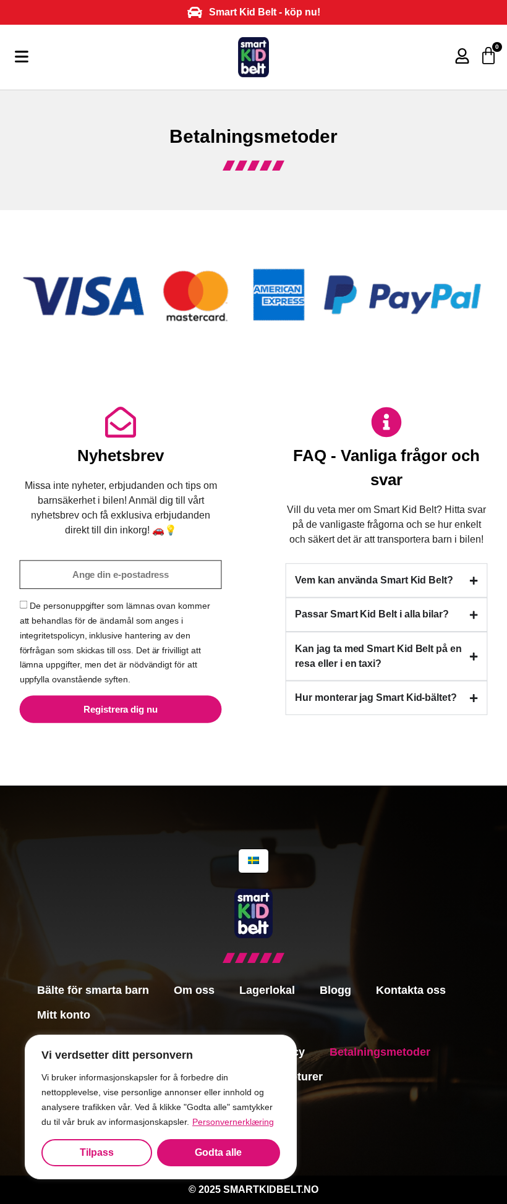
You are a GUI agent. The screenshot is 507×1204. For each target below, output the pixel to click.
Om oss (194, 990)
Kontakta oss (411, 990)
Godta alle (218, 1152)
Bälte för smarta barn (93, 990)
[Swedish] (253, 861)
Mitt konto (63, 1015)
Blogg (335, 990)
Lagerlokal (267, 990)
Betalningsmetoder (380, 1052)
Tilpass (97, 1152)
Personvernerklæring (233, 1122)
